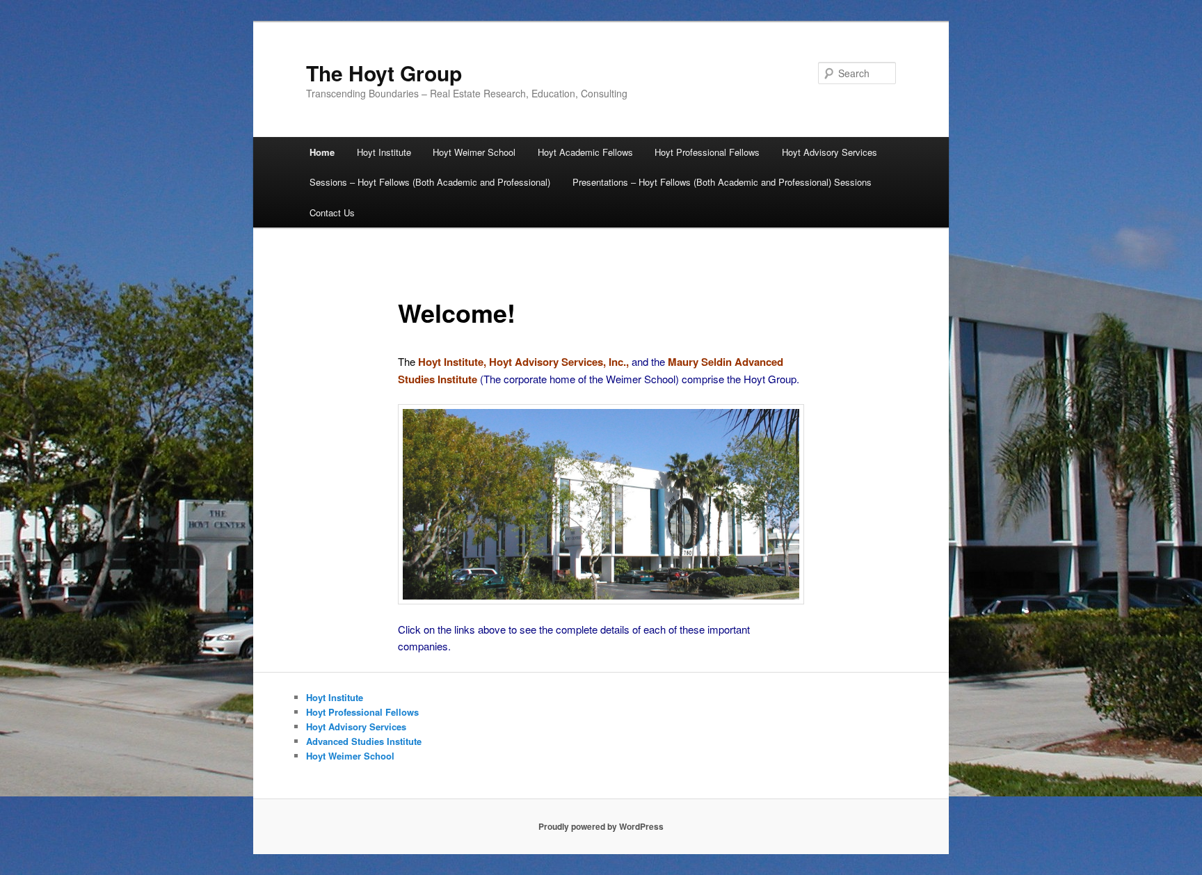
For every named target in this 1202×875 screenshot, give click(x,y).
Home (322, 152)
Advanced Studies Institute (364, 741)
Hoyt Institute (384, 152)
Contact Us (332, 212)
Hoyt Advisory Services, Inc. (557, 361)
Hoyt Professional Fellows (707, 152)
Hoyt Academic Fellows (585, 152)
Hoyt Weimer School (474, 152)
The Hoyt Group (384, 73)
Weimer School (640, 378)
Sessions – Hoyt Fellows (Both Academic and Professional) (430, 181)
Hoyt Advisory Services (829, 152)
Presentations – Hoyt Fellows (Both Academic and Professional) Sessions (722, 181)
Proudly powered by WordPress (601, 826)
